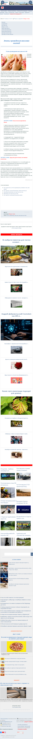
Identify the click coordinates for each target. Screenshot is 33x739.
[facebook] (1, 733)
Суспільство (11, 12)
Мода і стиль (5, 26)
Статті (10, 18)
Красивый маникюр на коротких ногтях (13, 192)
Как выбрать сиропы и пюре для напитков (15, 668)
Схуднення (4, 23)
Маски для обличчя (6, 31)
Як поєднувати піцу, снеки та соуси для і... (15, 664)
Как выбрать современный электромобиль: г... (16, 343)
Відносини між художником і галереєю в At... (16, 266)
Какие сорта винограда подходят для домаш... (16, 392)
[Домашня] (2, 8)
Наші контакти (4, 718)
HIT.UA (18, 732)
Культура (21, 12)
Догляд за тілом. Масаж (7, 34)
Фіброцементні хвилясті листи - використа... (16, 298)
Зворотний (4, 724)
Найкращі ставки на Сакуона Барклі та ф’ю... (16, 433)
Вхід (20, 228)
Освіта (16, 12)
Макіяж (3, 22)
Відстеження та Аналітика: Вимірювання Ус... (16, 375)
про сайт (9, 726)
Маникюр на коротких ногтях (11, 193)
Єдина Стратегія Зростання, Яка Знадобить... (16, 282)
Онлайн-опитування (22, 724)
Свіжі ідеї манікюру (6, 29)
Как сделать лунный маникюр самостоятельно (15, 190)
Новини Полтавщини (22, 11)
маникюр (12, 215)
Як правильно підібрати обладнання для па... (16, 418)
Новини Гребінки (12, 11)
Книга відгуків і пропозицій (24, 726)
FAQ (19, 727)
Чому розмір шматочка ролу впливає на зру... (16, 674)
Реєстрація (15, 228)
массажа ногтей (22, 215)
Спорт (1, 14)
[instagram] (5, 733)
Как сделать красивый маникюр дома (13, 195)
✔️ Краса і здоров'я (18, 18)
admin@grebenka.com (7, 721)
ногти (7, 215)
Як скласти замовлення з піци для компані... (15, 658)
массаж (16, 215)
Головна (6, 18)
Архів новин (4, 11)
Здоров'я (27, 12)
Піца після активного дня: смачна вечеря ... (15, 671)
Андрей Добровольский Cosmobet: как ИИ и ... (17, 315)
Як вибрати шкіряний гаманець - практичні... (16, 449)
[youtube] (3, 733)
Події (6, 12)
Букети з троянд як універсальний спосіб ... (16, 359)
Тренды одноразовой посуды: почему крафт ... (16, 661)
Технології (6, 14)
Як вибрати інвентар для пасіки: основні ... (16, 241)
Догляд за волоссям (6, 33)
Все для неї (4, 25)
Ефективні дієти (6, 28)
